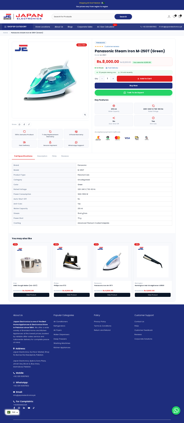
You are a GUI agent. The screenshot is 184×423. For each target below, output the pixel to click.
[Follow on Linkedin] (24, 408)
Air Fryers (58, 330)
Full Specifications (23, 156)
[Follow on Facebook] (14, 408)
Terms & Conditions (102, 326)
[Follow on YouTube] (29, 408)
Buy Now (134, 85)
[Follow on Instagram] (19, 408)
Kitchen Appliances (62, 347)
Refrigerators (59, 326)
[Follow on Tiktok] (34, 408)
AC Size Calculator (107, 26)
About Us (59, 26)
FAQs (54, 156)
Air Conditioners (61, 321)
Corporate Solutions (143, 339)
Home (5, 33)
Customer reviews (112, 46)
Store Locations (42, 26)
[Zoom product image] (85, 115)
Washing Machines (62, 343)
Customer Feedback (143, 330)
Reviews (65, 156)
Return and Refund (102, 330)
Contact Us (139, 321)
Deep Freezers (60, 339)
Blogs (70, 26)
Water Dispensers (61, 334)
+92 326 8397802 (149, 27)
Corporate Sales (84, 26)
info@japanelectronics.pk (171, 27)
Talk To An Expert (135, 92)
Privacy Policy (100, 321)
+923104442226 (20, 405)
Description (42, 156)
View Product (31, 295)
